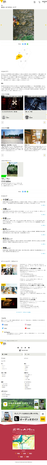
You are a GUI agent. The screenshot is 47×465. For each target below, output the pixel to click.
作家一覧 (3, 376)
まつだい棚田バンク (28, 374)
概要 (2, 382)
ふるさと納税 (27, 379)
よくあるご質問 (5, 396)
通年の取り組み (5, 385)
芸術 (24, 453)
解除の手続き (27, 385)
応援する (26, 372)
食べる (26, 368)
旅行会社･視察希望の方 (6, 394)
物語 (21, 456)
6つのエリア (27, 365)
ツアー (3, 367)
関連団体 (3, 387)
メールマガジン (27, 382)
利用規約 (26, 387)
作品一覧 (3, 374)
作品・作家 (3, 372)
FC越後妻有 (27, 376)
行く (2, 363)
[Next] (45, 25)
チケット (3, 365)
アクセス (3, 358)
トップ (2, 340)
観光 (30, 453)
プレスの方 (4, 393)
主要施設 (26, 367)
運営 (27, 456)
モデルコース (4, 368)
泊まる (26, 370)
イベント (26, 358)
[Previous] (1, 25)
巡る (2, 5)
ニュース (3, 360)
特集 (18, 453)
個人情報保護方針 (28, 388)
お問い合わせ (4, 391)
